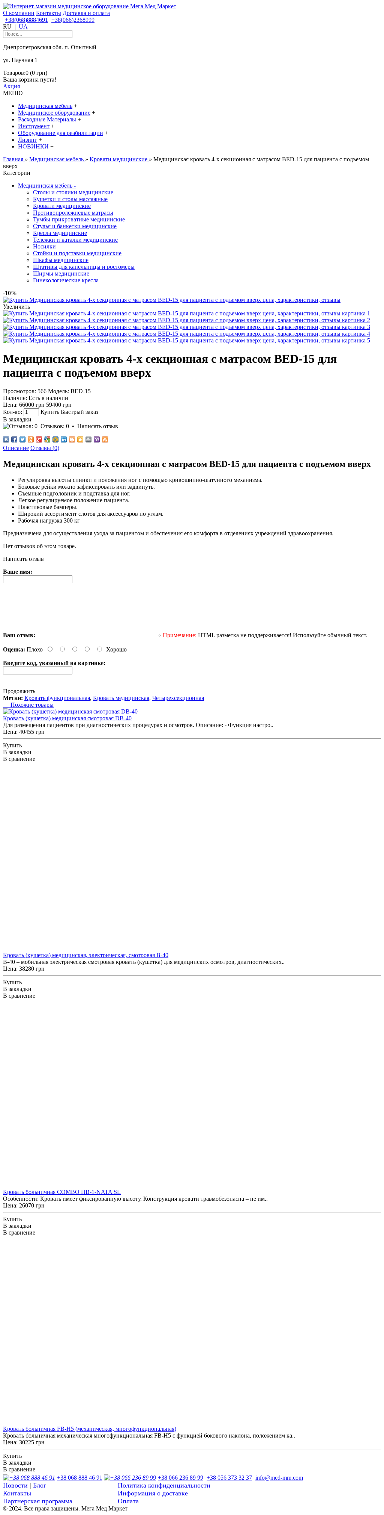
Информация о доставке (153, 1493)
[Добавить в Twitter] (23, 439)
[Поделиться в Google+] (39, 439)
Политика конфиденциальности (164, 1485)
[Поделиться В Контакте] (6, 439)
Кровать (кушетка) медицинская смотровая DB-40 (67, 718)
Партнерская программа (37, 1501)
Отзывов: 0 (54, 426)
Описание (16, 448)
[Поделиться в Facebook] (14, 439)
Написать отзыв (97, 426)
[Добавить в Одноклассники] (31, 439)
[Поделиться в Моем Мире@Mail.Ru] (55, 439)
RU (7, 26)
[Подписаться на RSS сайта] (105, 439)
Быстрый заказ (79, 412)
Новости (15, 1485)
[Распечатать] (89, 439)
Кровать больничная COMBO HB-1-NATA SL (62, 1192)
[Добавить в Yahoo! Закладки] (97, 439)
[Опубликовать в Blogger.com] (72, 439)
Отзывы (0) (44, 448)
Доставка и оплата (86, 13)
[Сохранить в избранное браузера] (80, 439)
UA (23, 26)
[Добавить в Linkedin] (64, 439)
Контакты (48, 13)
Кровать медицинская (121, 698)
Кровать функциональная (57, 698)
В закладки (17, 419)
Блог (39, 1485)
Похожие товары (28, 704)
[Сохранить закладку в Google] (47, 439)
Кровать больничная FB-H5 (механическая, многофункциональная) (89, 1429)
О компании (18, 13)
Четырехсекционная (178, 698)
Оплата (128, 1501)
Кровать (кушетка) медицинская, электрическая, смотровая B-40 (85, 955)
